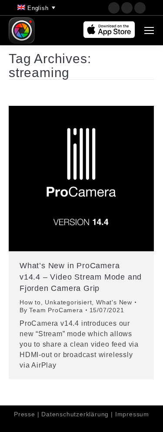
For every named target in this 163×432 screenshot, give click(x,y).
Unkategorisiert (68, 302)
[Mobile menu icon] (149, 30)
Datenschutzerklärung (75, 414)
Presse (24, 414)
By (51, 310)
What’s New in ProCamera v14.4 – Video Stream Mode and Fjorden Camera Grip (81, 277)
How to (30, 302)
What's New (114, 302)
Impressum (132, 414)
